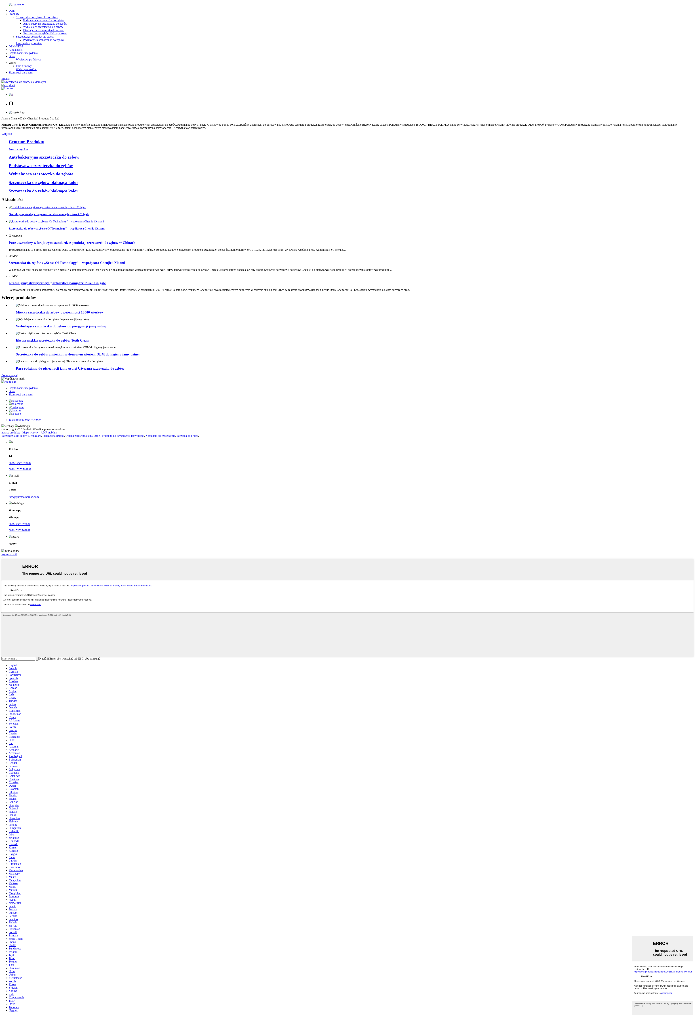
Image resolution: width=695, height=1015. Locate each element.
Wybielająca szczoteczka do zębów (43, 26)
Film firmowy (24, 66)
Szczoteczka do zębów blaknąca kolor (45, 33)
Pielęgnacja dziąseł (53, 435)
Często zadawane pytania (23, 52)
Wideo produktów (26, 69)
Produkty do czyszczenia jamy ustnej (123, 435)
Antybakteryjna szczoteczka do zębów (45, 23)
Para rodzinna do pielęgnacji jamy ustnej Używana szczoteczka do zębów (70, 368)
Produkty (14, 13)
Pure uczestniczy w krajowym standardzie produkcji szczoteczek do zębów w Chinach (72, 243)
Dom (11, 10)
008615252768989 (19, 530)
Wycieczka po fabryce (28, 59)
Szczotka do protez (187, 435)
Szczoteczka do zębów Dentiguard (21, 435)
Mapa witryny (30, 432)
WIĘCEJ (6, 134)
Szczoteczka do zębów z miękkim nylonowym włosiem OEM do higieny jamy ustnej (78, 354)
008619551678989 (19, 524)
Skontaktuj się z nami (21, 72)
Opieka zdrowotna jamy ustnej (83, 435)
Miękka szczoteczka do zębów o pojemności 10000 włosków (60, 312)
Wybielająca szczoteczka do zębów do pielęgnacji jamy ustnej (61, 326)
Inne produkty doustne (29, 43)
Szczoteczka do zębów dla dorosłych (37, 17)
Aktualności (15, 49)
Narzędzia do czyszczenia (160, 435)
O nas (12, 56)
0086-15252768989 (20, 469)
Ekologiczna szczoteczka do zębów (43, 30)
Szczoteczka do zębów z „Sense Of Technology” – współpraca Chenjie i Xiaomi (67, 263)
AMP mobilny (49, 432)
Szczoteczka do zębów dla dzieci (35, 36)
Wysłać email (9, 554)
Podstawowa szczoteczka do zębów (43, 20)
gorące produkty (10, 432)
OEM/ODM (16, 46)
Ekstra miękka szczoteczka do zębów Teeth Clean (52, 340)
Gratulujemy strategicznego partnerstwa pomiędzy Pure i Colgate (57, 283)
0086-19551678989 (20, 463)
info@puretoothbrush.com (24, 496)
